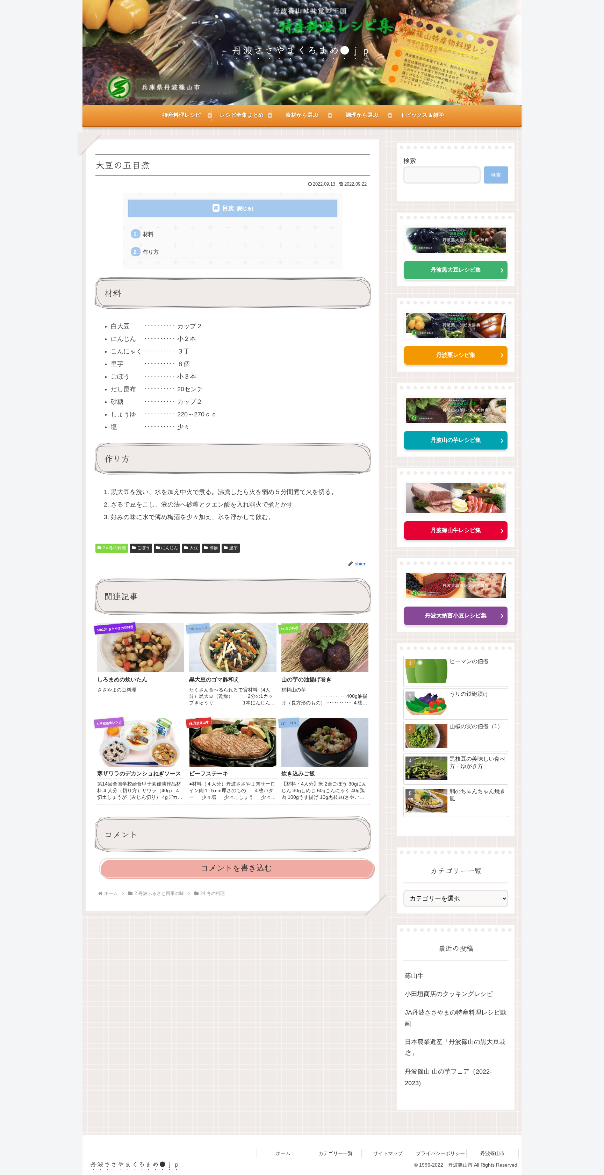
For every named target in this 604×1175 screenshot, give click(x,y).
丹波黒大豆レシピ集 (456, 270)
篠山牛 (414, 975)
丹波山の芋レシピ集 (456, 440)
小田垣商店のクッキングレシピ (449, 993)
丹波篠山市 (492, 1153)
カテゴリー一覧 (335, 1153)
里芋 (233, 547)
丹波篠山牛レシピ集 (456, 530)
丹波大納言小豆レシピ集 (456, 615)
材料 (148, 234)
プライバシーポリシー (440, 1153)
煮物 (213, 547)
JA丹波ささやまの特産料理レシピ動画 (455, 1018)
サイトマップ (388, 1153)
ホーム (283, 1153)
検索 (409, 160)
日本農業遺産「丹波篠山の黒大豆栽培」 (455, 1047)
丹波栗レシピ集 (455, 355)
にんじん (169, 547)
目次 (228, 208)
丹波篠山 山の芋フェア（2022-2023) (448, 1077)
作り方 (151, 252)
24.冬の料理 (114, 547)
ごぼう (143, 547)
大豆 (193, 547)
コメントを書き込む (236, 868)
